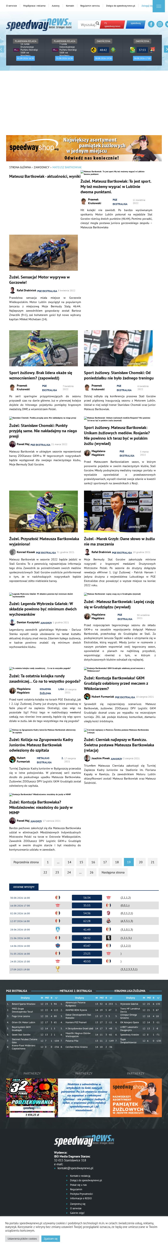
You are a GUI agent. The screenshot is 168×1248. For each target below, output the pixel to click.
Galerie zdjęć (77, 1213)
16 (93, 862)
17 (105, 862)
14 (69, 862)
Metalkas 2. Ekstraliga (50, 760)
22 (45, 872)
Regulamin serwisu (90, 5)
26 (91, 872)
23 (57, 872)
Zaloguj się (147, 5)
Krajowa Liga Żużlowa (52, 691)
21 (152, 862)
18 (117, 862)
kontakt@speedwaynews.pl (75, 1168)
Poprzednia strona (26, 862)
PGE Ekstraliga (120, 202)
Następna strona (113, 872)
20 (141, 862)
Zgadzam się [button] (51, 1238)
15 (81, 862)
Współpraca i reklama (34, 5)
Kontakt (70, 5)
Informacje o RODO (80, 1198)
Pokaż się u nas (78, 1185)
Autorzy (56, 5)
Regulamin (75, 1189)
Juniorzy (46, 623)
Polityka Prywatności (81, 1194)
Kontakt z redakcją (79, 1176)
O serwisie (11, 5)
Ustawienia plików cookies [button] (22, 1238)
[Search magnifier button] (97, 23)
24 (69, 872)
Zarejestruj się (77, 1204)
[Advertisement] (84, 104)
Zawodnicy (41, 167)
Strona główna (20, 167)
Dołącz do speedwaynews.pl (120, 5)
